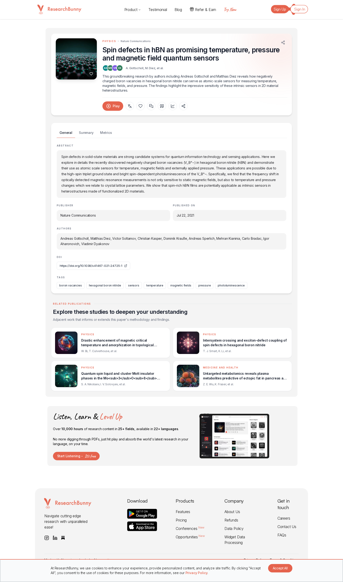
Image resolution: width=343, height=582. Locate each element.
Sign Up (280, 9)
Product (130, 9)
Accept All (280, 568)
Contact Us (286, 526)
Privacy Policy (197, 573)
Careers (283, 518)
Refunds (231, 520)
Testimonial (157, 9)
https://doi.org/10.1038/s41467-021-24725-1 (91, 266)
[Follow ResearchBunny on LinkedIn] (55, 538)
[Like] (91, 74)
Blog (178, 9)
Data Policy (234, 528)
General (66, 133)
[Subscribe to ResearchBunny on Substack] (63, 538)
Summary (86, 133)
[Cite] (162, 106)
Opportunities (190, 537)
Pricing (181, 520)
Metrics (106, 133)
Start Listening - (76, 456)
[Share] (283, 42)
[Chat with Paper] (151, 106)
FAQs (281, 535)
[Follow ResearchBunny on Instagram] (46, 538)
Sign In (299, 9)
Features (183, 511)
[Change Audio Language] (130, 106)
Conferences (190, 528)
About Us (232, 511)
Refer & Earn (205, 9)
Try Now (230, 9)
